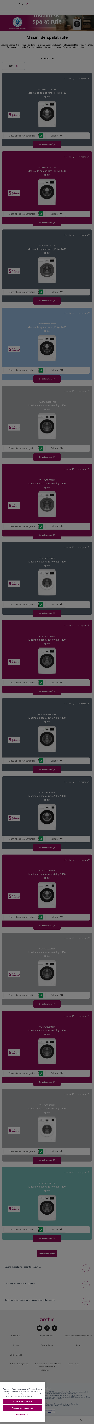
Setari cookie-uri (22, 1414)
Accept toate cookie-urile (22, 1401)
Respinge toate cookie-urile (22, 1408)
